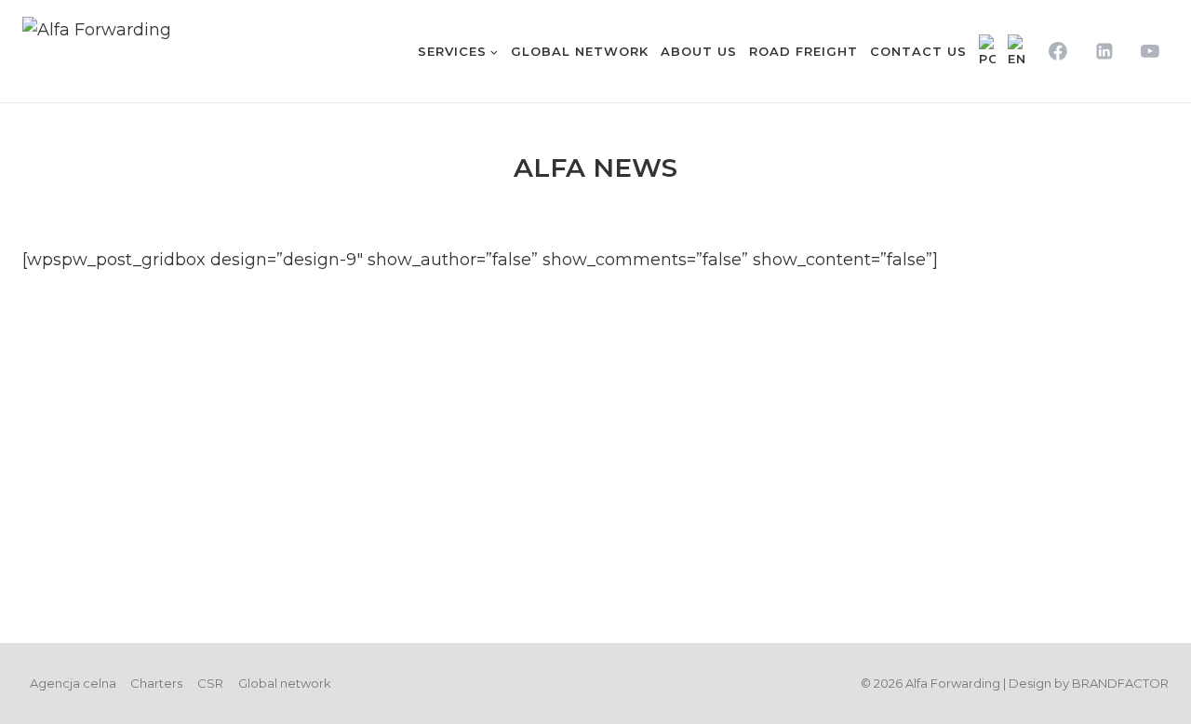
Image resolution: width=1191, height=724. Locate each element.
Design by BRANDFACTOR (1089, 683)
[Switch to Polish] (986, 51)
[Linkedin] (1104, 51)
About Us (699, 51)
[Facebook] (1058, 51)
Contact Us (918, 51)
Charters (156, 683)
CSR (210, 683)
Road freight (803, 51)
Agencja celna (73, 683)
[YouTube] (1150, 51)
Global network (580, 51)
